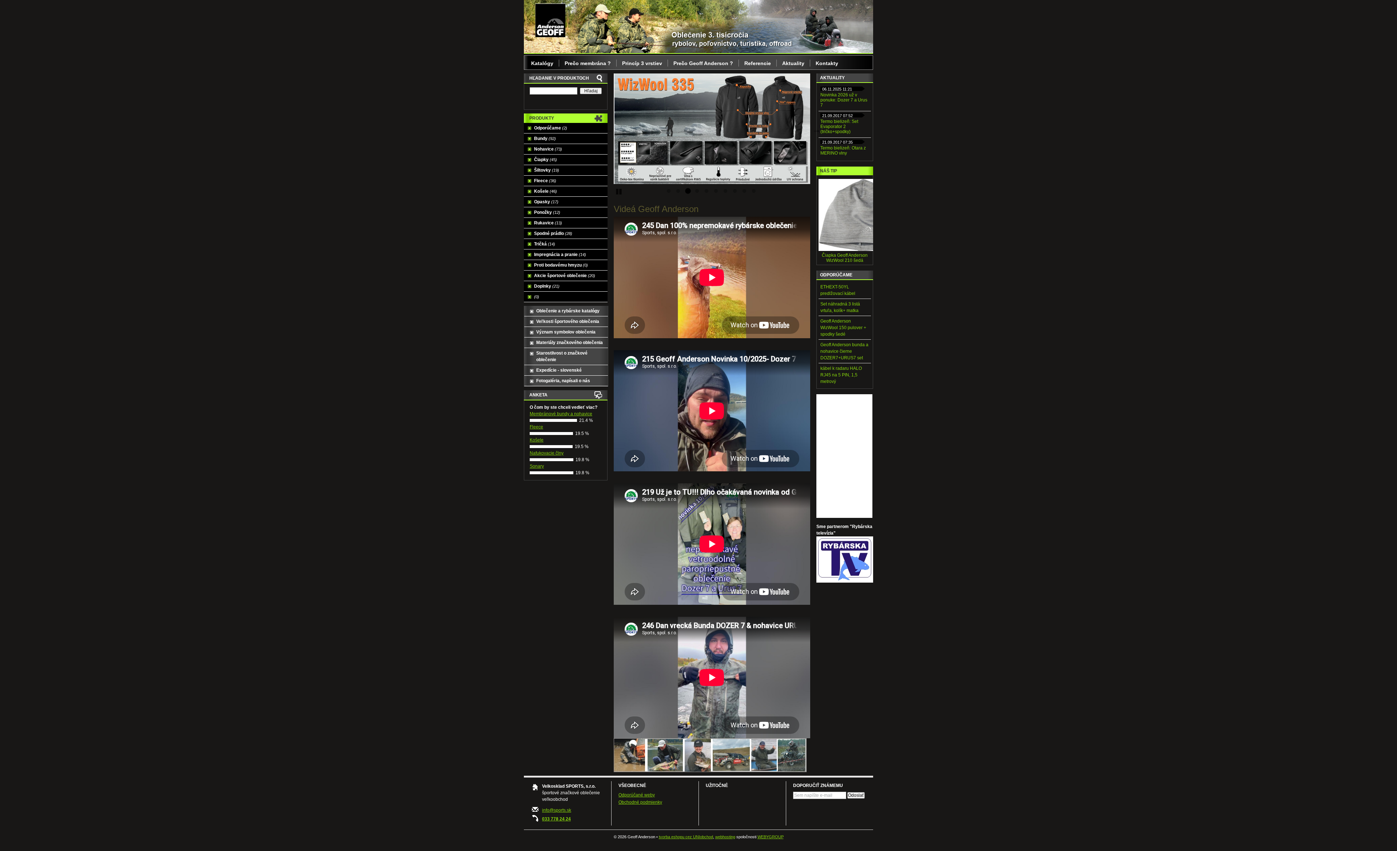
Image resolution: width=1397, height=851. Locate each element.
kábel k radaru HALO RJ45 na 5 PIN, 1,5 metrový (841, 375)
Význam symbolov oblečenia (566, 332)
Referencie (757, 63)
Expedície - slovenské (559, 370)
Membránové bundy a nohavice (561, 413)
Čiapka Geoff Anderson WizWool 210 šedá (845, 258)
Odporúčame (550, 128)
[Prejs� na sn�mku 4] (697, 191)
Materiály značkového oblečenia (569, 342)
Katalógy (542, 63)
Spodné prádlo (553, 233)
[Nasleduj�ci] (815, 128)
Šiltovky (546, 170)
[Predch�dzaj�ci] (608, 128)
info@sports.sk (556, 810)
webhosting (725, 837)
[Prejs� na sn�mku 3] (687, 191)
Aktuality (793, 63)
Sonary (537, 466)
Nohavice (548, 149)
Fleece (545, 180)
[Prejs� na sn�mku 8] (735, 191)
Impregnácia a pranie (560, 254)
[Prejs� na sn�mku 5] (706, 191)
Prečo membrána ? (588, 63)
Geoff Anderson (550, 20)
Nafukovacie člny (547, 453)
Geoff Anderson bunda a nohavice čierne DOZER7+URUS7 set (844, 351)
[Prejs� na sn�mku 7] (725, 191)
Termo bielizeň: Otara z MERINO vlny (843, 150)
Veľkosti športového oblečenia (567, 321)
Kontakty (827, 63)
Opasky (546, 201)
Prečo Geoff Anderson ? (703, 63)
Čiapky (545, 159)
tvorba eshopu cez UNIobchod (686, 837)
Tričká (544, 244)
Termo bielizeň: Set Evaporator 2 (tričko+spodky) (839, 126)
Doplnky (547, 286)
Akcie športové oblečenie (564, 275)
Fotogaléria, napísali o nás (563, 380)
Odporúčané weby (636, 795)
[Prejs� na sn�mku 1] (668, 191)
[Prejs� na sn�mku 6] (716, 191)
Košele (545, 191)
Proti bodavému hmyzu (561, 265)
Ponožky (547, 212)
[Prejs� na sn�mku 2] (678, 191)
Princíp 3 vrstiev (642, 63)
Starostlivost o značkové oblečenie (562, 356)
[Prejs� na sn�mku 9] (744, 191)
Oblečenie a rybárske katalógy (568, 310)
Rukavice (548, 222)
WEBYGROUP (770, 837)
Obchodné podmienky (640, 802)
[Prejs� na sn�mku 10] (753, 191)
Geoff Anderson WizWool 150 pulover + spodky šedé (843, 328)
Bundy (545, 138)
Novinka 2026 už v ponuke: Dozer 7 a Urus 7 (843, 100)
